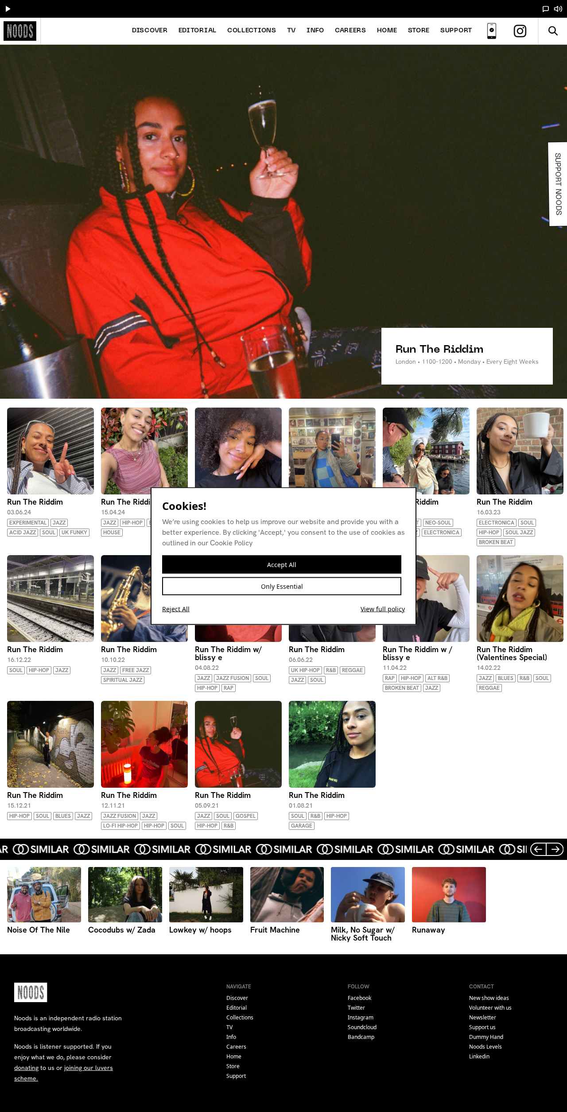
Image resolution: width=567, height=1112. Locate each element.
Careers (350, 31)
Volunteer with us (490, 1007)
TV (291, 31)
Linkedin (479, 1056)
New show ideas (489, 998)
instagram (360, 1017)
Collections (251, 31)
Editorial (198, 31)
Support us (482, 1027)
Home (387, 31)
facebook (359, 998)
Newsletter (482, 1017)
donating (26, 1068)
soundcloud (362, 1027)
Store (419, 31)
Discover (150, 31)
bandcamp (361, 1037)
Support (456, 31)
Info (315, 31)
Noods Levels (485, 1046)
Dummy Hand (486, 1037)
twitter (356, 1007)
